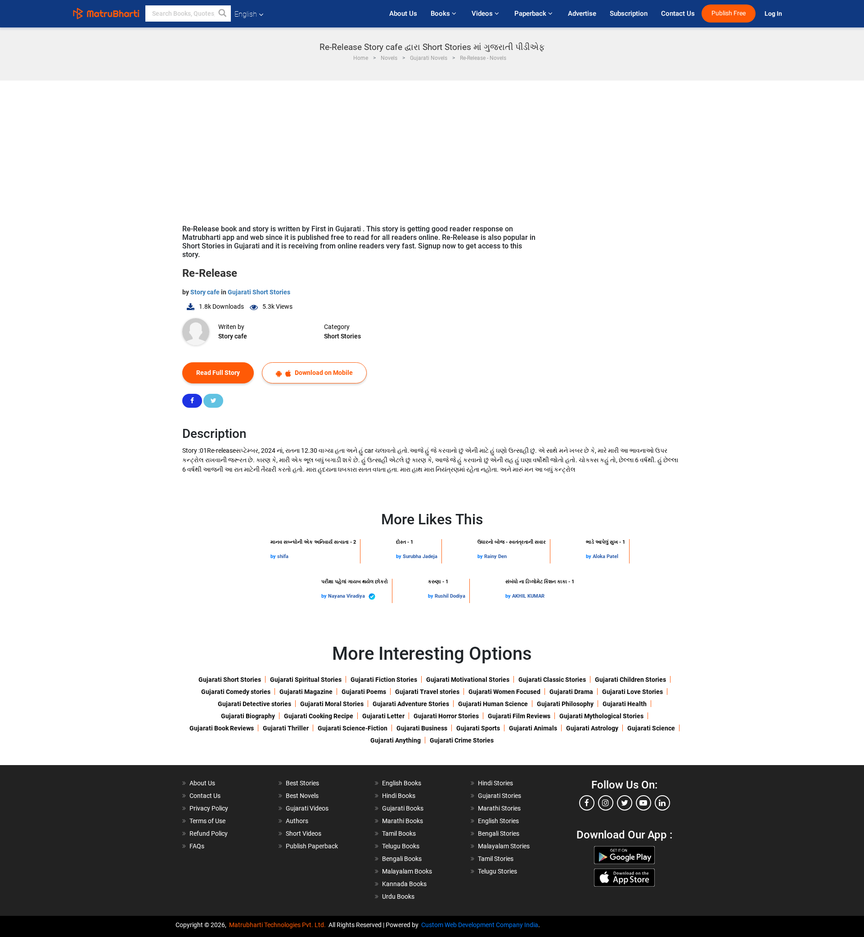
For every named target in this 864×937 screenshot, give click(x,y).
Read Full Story (218, 372)
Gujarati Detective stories (254, 703)
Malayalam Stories (504, 846)
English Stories (498, 820)
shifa (282, 556)
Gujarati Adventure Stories (411, 703)
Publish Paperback (312, 846)
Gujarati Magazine (306, 691)
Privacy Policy (208, 808)
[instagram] (605, 803)
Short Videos (303, 833)
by (273, 556)
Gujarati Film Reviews (519, 716)
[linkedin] (662, 803)
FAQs (196, 846)
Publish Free (728, 13)
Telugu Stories (497, 871)
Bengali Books (402, 858)
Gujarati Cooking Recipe (318, 716)
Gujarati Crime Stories (462, 740)
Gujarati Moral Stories (332, 703)
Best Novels (302, 795)
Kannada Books (404, 883)
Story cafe (205, 292)
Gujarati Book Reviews (221, 728)
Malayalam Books (407, 871)
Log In (774, 13)
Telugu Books (400, 846)
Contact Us (678, 13)
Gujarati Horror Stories (446, 716)
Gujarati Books (402, 808)
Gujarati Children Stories (630, 679)
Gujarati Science (651, 728)
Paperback (531, 13)
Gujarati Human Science (493, 703)
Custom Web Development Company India (479, 924)
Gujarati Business (421, 728)
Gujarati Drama (571, 691)
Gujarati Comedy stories (235, 691)
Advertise (582, 13)
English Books (401, 783)
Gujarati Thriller (286, 728)
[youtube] (643, 803)
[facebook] (586, 803)
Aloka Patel (605, 556)
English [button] (245, 14)
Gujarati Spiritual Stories (306, 679)
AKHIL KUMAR (528, 596)
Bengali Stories (498, 833)
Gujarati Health (625, 703)
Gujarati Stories (499, 795)
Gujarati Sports (478, 728)
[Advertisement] (432, 148)
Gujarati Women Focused (504, 691)
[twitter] (624, 803)
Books (441, 13)
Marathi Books (402, 820)
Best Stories (302, 783)
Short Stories (342, 336)
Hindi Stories (495, 783)
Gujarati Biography (248, 716)
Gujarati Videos (307, 808)
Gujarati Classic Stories (552, 679)
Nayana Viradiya (347, 596)
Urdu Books (398, 896)
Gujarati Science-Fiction (352, 728)
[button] (223, 13)
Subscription (629, 13)
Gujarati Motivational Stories (467, 679)
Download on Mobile (323, 372)
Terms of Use (207, 820)
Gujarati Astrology (592, 728)
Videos (483, 13)
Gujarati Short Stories (259, 292)
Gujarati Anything (395, 740)
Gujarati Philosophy (565, 703)
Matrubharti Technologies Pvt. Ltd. (278, 924)
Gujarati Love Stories (632, 691)
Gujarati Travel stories (427, 691)
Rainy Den (495, 556)
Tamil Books (399, 833)
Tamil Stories (495, 858)
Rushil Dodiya (450, 596)
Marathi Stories (499, 808)
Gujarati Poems (364, 691)
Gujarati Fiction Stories (384, 679)
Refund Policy (208, 833)
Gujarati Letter (383, 716)
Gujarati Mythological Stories (601, 716)
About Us (403, 13)
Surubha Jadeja (420, 556)
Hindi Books (398, 795)
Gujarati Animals (533, 728)
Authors (297, 820)
